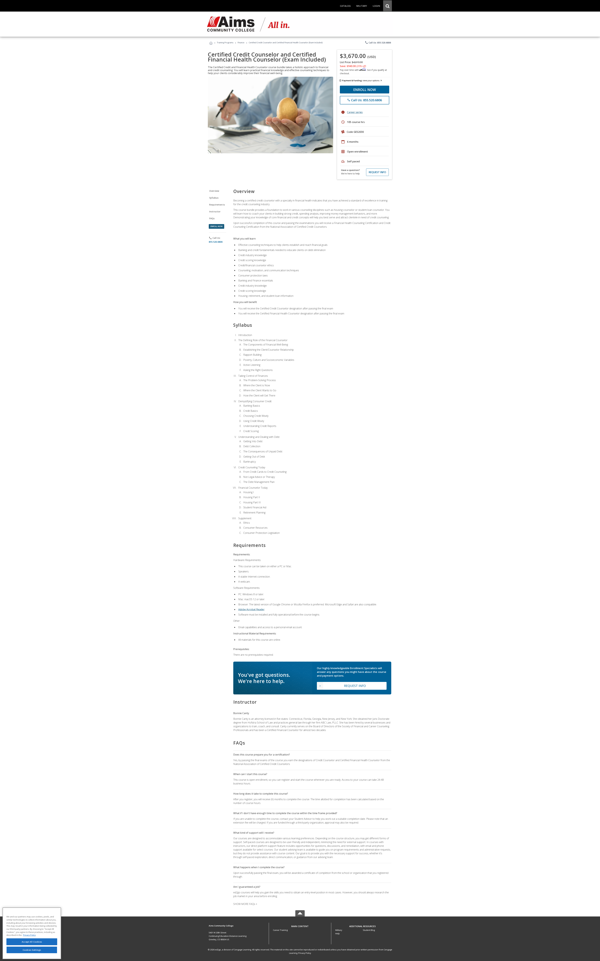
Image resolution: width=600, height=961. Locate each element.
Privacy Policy (304, 953)
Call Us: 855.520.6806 (378, 42)
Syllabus (213, 197)
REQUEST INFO (377, 172)
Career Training (280, 930)
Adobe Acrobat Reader (251, 609)
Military (338, 930)
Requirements (217, 204)
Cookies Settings (32, 949)
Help (337, 933)
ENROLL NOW (364, 89)
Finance (241, 42)
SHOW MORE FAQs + (245, 904)
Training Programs (225, 42)
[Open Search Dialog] (387, 5)
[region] (31, 933)
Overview (214, 190)
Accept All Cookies (32, 941)
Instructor (215, 211)
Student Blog (369, 930)
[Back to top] (300, 925)
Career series (355, 112)
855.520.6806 (215, 241)
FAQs (212, 218)
